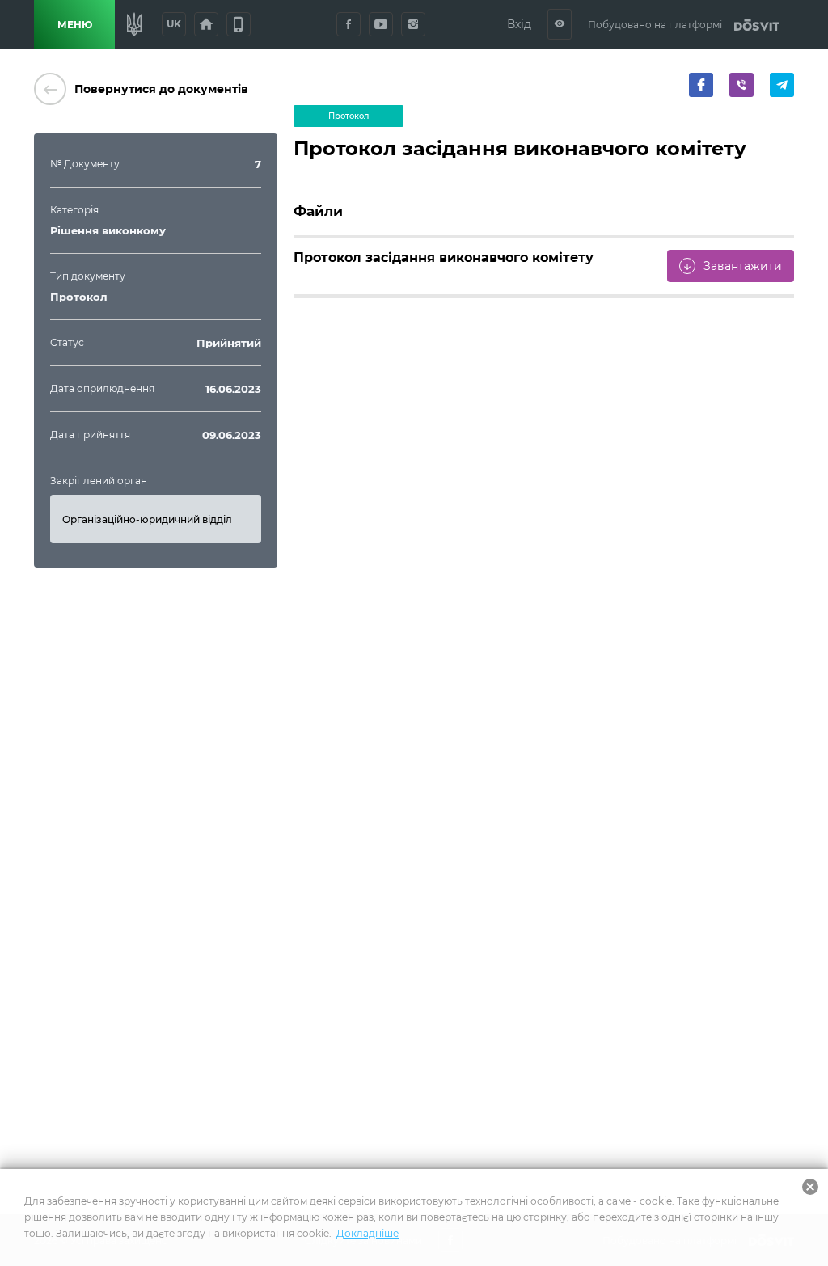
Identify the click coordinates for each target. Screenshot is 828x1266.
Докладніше (367, 1233)
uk (174, 24)
